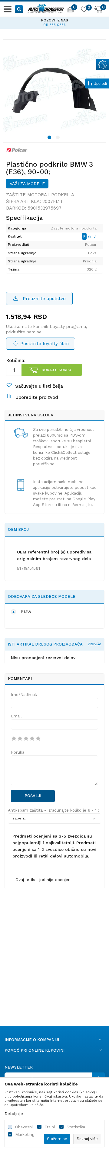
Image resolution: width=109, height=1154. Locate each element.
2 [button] (59, 138)
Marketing (24, 1134)
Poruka (17, 752)
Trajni (50, 1127)
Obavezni (24, 1127)
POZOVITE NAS (19, 20)
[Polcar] (17, 149)
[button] (19, 9)
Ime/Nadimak (24, 694)
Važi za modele (27, 183)
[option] (54, 91)
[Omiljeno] (84, 10)
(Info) (92, 237)
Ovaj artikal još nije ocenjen (43, 879)
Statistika (76, 1127)
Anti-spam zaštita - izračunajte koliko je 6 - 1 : (53, 810)
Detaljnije (14, 1113)
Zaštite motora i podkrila (40, 194)
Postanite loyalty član (44, 343)
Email (16, 716)
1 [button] (50, 138)
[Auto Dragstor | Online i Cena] (46, 8)
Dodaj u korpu (56, 370)
